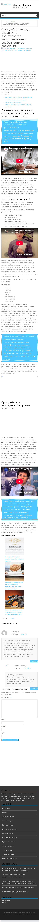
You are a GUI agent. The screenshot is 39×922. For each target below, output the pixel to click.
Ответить (35, 661)
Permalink (23, 634)
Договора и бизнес (8, 816)
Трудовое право (7, 850)
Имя (3, 719)
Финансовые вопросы (9, 858)
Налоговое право (8, 825)
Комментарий (6, 697)
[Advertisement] (17, 423)
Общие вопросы (7, 833)
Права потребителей (9, 842)
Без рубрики (6, 808)
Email (3, 726)
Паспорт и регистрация (9, 837)
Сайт (2, 733)
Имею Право (21, 5)
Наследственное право (9, 829)
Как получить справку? (13, 102)
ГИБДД (12, 618)
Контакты (5, 902)
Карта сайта (6, 900)
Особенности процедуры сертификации (15, 891)
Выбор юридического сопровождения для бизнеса (18, 887)
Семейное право (7, 846)
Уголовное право (8, 854)
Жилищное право (8, 821)
